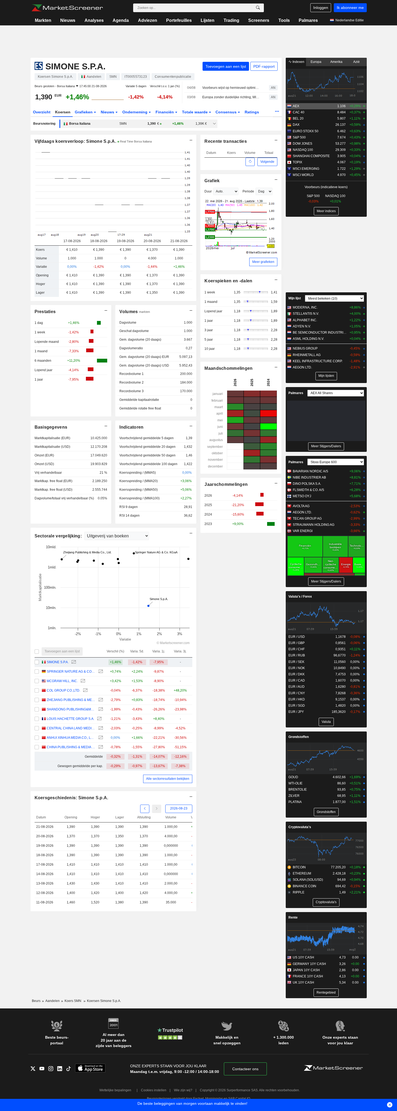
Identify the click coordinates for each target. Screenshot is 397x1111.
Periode (248, 191)
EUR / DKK (296, 674)
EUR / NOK (296, 668)
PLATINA (295, 802)
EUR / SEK (296, 662)
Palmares (308, 20)
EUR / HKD (296, 699)
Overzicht (42, 112)
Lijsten (207, 20)
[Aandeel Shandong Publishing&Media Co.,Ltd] (100, 709)
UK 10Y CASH (303, 982)
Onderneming (135, 112)
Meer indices (326, 211)
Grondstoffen (298, 737)
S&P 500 (299, 137)
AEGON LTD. (302, 367)
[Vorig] (144, 809)
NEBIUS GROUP (305, 348)
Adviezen (147, 20)
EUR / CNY (296, 693)
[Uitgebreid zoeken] (258, 8)
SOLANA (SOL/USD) (308, 880)
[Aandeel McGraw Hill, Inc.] (82, 681)
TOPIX (297, 162)
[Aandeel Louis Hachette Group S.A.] (99, 719)
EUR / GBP (296, 643)
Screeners (258, 20)
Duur (208, 191)
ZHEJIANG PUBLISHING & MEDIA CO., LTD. (71, 700)
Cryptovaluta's (299, 827)
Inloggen (320, 7)
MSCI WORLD (303, 175)
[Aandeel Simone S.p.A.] (73, 662)
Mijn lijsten (326, 376)
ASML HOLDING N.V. (308, 339)
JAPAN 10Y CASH (306, 970)
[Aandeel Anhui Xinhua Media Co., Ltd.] (100, 738)
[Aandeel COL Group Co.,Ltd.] (85, 690)
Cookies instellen (153, 1090)
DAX (296, 125)
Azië (356, 62)
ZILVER (294, 796)
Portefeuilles (179, 20)
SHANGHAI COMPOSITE (311, 156)
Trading (231, 20)
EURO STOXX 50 (305, 131)
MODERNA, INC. (305, 307)
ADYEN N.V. (302, 326)
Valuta (326, 722)
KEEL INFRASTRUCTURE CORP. (317, 361)
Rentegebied (326, 992)
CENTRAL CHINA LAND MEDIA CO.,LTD (71, 728)
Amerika (336, 62)
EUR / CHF (296, 649)
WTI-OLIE (295, 783)
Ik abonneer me (350, 7)
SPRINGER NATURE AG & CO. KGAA (71, 671)
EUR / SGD (296, 705)
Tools (284, 20)
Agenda (121, 20)
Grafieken (84, 112)
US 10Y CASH (303, 957)
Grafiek (212, 180)
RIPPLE (298, 892)
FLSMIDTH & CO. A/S (308, 490)
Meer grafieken (263, 262)
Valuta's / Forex (300, 596)
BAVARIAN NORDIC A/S (310, 471)
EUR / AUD (296, 687)
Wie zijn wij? (183, 1090)
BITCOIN (299, 867)
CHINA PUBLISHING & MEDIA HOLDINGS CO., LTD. (71, 747)
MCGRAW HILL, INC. (62, 681)
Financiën (165, 112)
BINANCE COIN (304, 886)
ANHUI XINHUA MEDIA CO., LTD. (71, 738)
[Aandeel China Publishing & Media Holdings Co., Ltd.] (100, 747)
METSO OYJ (302, 496)
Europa (316, 62)
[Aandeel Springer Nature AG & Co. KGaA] (100, 672)
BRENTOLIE (297, 789)
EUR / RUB (296, 655)
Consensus (227, 112)
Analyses (94, 20)
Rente (293, 917)
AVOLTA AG (301, 506)
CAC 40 (298, 112)
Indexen (298, 62)
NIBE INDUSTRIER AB (309, 477)
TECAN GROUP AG (307, 518)
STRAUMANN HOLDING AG (313, 525)
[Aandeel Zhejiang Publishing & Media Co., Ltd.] (100, 700)
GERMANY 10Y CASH (309, 964)
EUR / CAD (296, 680)
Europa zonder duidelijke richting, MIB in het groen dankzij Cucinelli (231, 97)
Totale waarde (195, 112)
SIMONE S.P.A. (58, 662)
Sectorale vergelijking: (59, 536)
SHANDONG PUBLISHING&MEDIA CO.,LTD (71, 709)
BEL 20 (298, 118)
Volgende (267, 162)
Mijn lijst (294, 298)
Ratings (252, 112)
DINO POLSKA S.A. (307, 484)
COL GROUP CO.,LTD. (63, 690)
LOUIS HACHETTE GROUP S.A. (70, 719)
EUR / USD (296, 637)
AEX (296, 106)
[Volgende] (156, 809)
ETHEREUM (302, 873)
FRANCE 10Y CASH (308, 976)
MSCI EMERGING (306, 169)
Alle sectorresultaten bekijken (167, 779)
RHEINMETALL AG (307, 355)
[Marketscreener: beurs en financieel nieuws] (67, 8)
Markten (43, 20)
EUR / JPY (296, 712)
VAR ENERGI (302, 531)
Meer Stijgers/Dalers (326, 446)
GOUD (293, 777)
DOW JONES (302, 143)
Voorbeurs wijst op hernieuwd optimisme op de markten (231, 88)
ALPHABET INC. (305, 320)
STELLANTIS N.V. (306, 314)
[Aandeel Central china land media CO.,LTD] (100, 728)
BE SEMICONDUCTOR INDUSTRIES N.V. (320, 332)
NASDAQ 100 (303, 150)
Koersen (62, 112)
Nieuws (67, 20)
